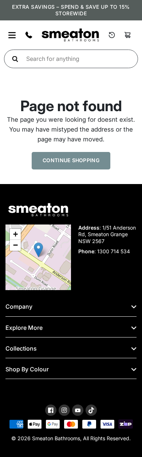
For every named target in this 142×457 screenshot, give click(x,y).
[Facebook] (51, 410)
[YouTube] (77, 411)
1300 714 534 (113, 251)
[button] (38, 249)
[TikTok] (91, 410)
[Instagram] (64, 410)
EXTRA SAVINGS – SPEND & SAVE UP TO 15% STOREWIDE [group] (71, 10)
